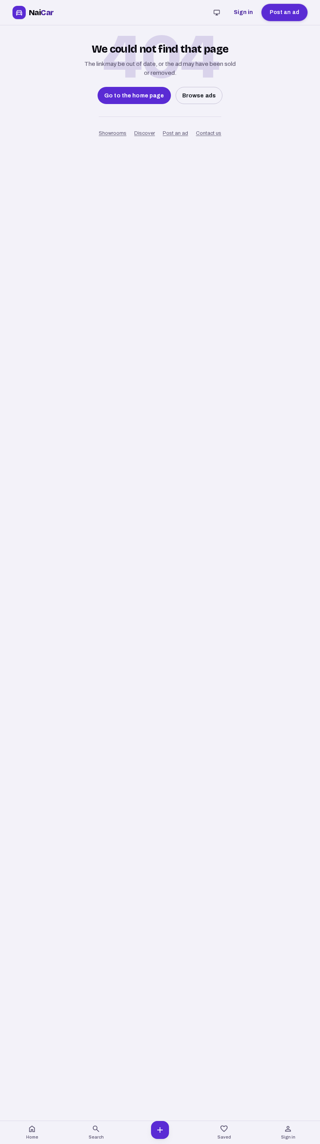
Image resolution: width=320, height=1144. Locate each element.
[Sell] (160, 1132)
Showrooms (112, 133)
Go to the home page (134, 96)
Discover (144, 133)
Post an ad (284, 12)
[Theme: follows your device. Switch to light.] (217, 12)
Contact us (208, 133)
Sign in (243, 12)
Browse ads (199, 96)
